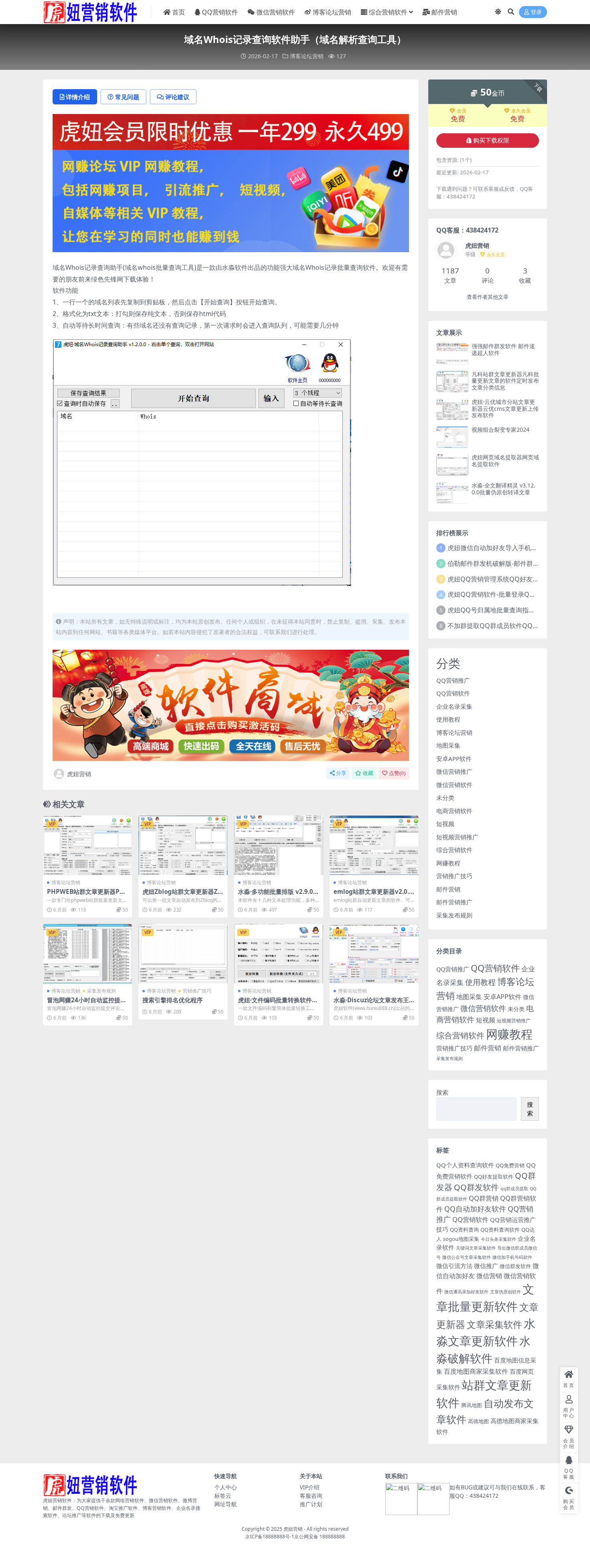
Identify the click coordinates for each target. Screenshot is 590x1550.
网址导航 (225, 1504)
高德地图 (478, 1421)
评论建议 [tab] (177, 97)
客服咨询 (311, 1495)
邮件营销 (444, 12)
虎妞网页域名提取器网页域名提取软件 (505, 460)
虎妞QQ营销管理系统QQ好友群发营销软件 (509, 579)
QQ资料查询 (464, 1229)
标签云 (222, 1495)
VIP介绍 (309, 1487)
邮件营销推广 (454, 902)
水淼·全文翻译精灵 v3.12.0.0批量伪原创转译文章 (503, 488)
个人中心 (225, 1487)
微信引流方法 (454, 1266)
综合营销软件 (388, 12)
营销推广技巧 (197, 990)
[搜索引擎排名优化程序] (183, 953)
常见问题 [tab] (127, 97)
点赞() (397, 773)
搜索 (442, 1092)
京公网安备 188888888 (319, 1536)
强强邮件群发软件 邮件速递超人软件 (503, 349)
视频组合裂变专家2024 (500, 429)
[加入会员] (231, 131)
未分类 (445, 797)
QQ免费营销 (510, 1165)
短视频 (445, 824)
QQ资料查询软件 (500, 1229)
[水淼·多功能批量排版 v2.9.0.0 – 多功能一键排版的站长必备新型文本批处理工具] (278, 845)
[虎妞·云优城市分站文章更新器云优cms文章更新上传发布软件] (452, 409)
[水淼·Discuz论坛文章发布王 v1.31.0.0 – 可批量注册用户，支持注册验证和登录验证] (374, 953)
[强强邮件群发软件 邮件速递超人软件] (452, 353)
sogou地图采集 (461, 1238)
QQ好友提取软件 (493, 1176)
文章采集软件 (494, 1324)
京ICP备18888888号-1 (269, 1536)
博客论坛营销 (332, 12)
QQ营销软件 (220, 12)
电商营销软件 (454, 811)
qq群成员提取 (514, 1188)
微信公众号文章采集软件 (466, 1257)
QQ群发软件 (476, 1187)
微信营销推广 (454, 771)
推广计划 (311, 1504)
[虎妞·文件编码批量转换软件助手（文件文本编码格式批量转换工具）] (278, 953)
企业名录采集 (454, 706)
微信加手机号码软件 (512, 1257)
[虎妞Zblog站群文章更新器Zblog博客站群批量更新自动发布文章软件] (183, 845)
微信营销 (489, 1275)
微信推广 (486, 1266)
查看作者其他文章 (488, 297)
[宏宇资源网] (231, 200)
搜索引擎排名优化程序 (172, 1000)
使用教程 (448, 719)
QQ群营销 (483, 1198)
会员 (461, 111)
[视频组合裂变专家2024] (452, 437)
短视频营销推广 (457, 837)
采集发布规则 (101, 990)
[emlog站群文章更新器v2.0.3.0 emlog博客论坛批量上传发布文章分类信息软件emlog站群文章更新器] (374, 845)
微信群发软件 (515, 1266)
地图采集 (448, 745)
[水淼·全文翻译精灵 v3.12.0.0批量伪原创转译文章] (452, 493)
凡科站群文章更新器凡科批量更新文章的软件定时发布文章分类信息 (505, 381)
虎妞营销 (79, 774)
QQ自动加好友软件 (475, 1208)
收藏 (368, 773)
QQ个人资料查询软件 (465, 1165)
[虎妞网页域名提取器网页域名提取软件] (452, 464)
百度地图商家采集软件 (476, 1371)
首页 (178, 12)
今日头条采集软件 (498, 1239)
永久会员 (521, 111)
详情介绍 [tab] (78, 97)
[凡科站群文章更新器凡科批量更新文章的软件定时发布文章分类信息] (452, 381)
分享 (341, 773)
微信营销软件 (275, 12)
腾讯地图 (471, 1405)
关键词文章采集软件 (476, 1248)
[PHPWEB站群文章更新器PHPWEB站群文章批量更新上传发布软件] (87, 845)
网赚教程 (448, 863)
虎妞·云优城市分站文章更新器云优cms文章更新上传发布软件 (505, 408)
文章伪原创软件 (505, 1292)
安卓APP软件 (454, 759)
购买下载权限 (491, 140)
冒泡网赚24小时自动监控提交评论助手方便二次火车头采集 (86, 1003)
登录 (536, 12)
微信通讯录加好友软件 (466, 1292)
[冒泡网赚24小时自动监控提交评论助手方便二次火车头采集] (87, 953)
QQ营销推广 (453, 680)
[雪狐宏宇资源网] (231, 705)
